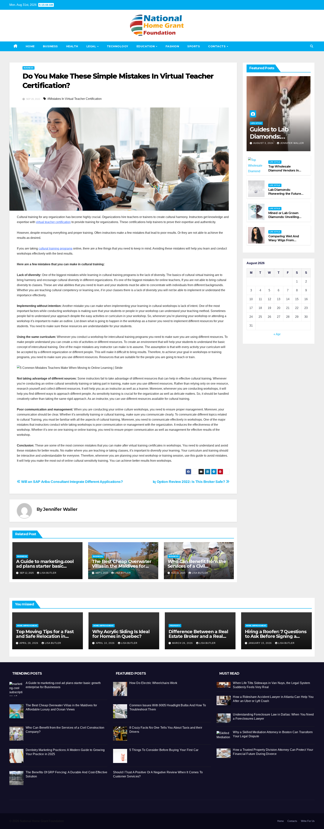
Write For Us (308, 821)
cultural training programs (55, 248)
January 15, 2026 (260, 643)
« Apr (277, 334)
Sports (193, 46)
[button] (311, 46)
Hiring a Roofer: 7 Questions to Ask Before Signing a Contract (275, 636)
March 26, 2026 (183, 643)
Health (72, 46)
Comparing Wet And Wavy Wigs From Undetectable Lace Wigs (283, 242)
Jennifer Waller (60, 509)
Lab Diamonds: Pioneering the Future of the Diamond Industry (284, 195)
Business (50, 46)
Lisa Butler (48, 573)
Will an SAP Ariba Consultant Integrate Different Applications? (71, 482)
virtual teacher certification (53, 222)
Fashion (172, 46)
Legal (91, 46)
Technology (117, 46)
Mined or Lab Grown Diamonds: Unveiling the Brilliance (283, 217)
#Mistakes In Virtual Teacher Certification (74, 98)
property (175, 626)
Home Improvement (27, 626)
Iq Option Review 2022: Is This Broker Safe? (189, 482)
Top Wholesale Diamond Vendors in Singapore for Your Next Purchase (286, 172)
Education (146, 46)
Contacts (217, 46)
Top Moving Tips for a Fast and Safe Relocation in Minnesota (45, 636)
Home (30, 46)
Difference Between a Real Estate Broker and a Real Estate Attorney (198, 636)
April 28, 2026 (29, 643)
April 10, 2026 (105, 643)
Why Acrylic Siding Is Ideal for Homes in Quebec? (121, 634)
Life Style (256, 123)
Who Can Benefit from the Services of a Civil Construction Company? (197, 566)
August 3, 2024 (263, 143)
